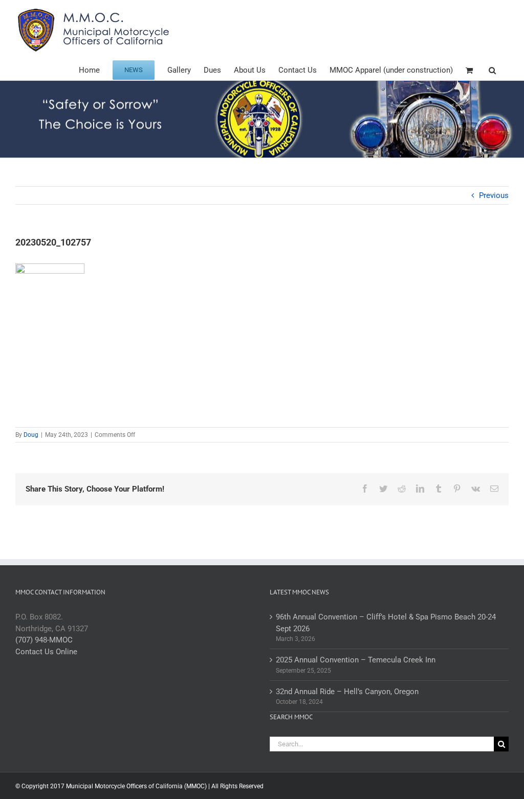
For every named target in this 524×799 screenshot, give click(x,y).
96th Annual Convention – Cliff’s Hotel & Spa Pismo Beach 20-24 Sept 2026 (386, 622)
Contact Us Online (46, 651)
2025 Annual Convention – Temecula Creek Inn (355, 659)
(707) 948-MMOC (44, 640)
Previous (494, 195)
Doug (31, 434)
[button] (492, 69)
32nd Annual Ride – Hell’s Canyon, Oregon (347, 691)
